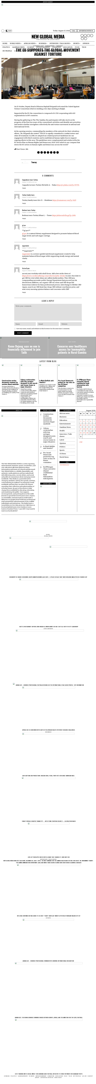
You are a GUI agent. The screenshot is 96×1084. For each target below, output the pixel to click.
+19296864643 (64, 465)
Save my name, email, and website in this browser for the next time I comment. (43, 328)
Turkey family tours (28, 195)
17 (80, 429)
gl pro (24, 225)
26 (87, 433)
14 (94, 425)
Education (63, 420)
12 (87, 425)
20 (91, 429)
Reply (24, 188)
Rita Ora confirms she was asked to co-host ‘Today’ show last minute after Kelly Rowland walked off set (48, 915)
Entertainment (65, 424)
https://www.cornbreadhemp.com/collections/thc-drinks (43, 276)
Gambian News (65, 427)
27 (90, 433)
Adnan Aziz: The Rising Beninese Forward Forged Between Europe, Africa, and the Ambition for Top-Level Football (48, 1017)
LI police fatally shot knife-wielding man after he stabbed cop (68, 577)
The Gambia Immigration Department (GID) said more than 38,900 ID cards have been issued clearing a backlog (48, 862)
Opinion (63, 443)
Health (62, 431)
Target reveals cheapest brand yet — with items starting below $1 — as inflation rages (49, 821)
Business (63, 417)
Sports (62, 450)
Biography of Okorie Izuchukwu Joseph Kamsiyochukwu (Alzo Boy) (28, 577)
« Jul (80, 442)
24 (81, 433)
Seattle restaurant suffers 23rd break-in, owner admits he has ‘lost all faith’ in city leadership (48, 626)
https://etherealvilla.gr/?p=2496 (64, 215)
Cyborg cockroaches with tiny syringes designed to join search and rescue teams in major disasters (29, 383)
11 (84, 425)
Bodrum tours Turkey (28, 210)
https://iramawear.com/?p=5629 (64, 200)
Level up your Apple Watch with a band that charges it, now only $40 (49, 857)
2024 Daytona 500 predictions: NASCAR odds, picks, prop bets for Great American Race (48, 775)
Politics (62, 447)
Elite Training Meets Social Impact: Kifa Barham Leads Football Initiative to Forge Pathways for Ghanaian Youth (48, 1073)
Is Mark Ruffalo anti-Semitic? (46, 381)
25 (84, 433)
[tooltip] (82, 35)
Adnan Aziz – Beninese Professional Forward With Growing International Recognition (48, 960)
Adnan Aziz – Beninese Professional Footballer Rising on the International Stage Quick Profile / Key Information (50, 685)
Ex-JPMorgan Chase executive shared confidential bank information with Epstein (84, 383)
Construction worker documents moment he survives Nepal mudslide (10, 382)
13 (90, 425)
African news (65, 413)
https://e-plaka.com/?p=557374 (68, 185)
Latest (62, 440)
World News (64, 457)
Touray (34, 162)
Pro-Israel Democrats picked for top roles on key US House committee (66, 383)
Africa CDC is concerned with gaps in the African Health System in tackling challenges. (48, 730)
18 (84, 429)
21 (94, 429)
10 (80, 425)
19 (87, 429)
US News (63, 454)
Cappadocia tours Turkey (30, 180)
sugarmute (25, 245)
